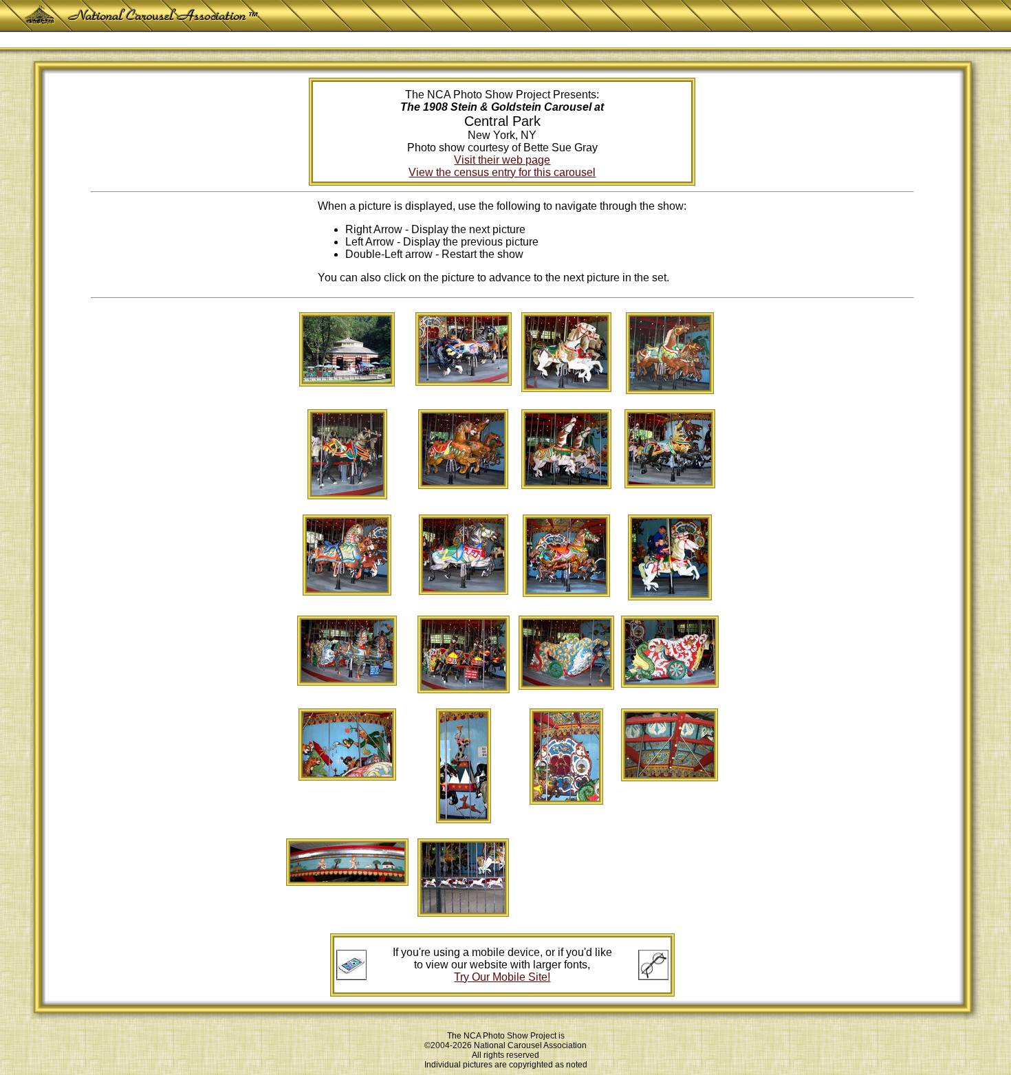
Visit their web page (502, 160)
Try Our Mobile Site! (502, 977)
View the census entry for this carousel (502, 172)
